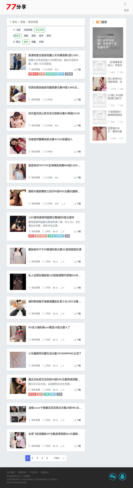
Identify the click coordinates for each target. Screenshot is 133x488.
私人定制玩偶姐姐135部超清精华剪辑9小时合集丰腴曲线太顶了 (64, 275)
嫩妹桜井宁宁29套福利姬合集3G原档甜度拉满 (54, 249)
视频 (26, 36)
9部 (67, 236)
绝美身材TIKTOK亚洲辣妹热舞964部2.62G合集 (55, 165)
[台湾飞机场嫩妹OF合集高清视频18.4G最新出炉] (18, 440)
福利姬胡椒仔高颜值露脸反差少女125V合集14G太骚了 (59, 301)
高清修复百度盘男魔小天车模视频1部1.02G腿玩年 (57, 55)
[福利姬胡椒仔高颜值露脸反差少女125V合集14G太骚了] (18, 308)
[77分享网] (20, 6)
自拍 (40, 394)
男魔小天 (33, 74)
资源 (22, 22)
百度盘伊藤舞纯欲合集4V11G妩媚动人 (50, 139)
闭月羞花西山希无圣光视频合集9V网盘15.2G (54, 113)
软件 (41, 36)
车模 (42, 74)
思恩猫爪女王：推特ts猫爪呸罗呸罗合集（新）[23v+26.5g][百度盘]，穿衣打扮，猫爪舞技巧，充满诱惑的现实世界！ (115, 130)
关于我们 (11, 472)
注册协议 (45, 472)
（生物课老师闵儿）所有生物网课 (115, 64)
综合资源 (33, 22)
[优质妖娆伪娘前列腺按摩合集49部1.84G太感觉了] (18, 94)
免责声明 (22, 472)
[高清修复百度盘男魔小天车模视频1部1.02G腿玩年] (18, 62)
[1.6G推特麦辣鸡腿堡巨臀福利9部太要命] (18, 224)
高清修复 (50, 74)
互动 (59, 394)
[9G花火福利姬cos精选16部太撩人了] (18, 334)
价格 (41, 42)
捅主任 (32, 394)
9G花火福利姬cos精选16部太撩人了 (49, 327)
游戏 (34, 36)
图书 (49, 36)
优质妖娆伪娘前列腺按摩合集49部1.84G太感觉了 (56, 87)
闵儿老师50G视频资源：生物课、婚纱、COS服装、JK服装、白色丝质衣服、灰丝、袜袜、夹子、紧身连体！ (115, 80)
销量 (34, 42)
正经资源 (28, 30)
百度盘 (69, 74)
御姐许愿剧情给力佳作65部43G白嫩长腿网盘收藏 (56, 191)
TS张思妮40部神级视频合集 (115, 113)
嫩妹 (53, 394)
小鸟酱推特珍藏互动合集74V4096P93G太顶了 (54, 353)
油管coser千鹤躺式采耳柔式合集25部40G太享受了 (57, 407)
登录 (126, 10)
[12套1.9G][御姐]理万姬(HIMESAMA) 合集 (115, 97)
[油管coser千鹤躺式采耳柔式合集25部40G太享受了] (18, 414)
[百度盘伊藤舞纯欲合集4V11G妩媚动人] (18, 146)
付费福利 (59, 236)
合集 (46, 394)
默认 (18, 42)
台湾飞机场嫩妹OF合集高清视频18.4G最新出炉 (55, 433)
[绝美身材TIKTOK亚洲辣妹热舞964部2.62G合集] (18, 172)
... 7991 (55, 458)
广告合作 (33, 472)
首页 (14, 22)
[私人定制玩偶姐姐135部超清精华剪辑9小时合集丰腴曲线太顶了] (18, 282)
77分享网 (25, 476)
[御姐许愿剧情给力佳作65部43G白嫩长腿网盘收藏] (18, 198)
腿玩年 (60, 74)
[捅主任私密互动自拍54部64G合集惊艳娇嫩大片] (18, 386)
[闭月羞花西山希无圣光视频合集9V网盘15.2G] (18, 120)
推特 (31, 236)
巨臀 (50, 236)
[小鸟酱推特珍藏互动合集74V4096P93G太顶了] (18, 360)
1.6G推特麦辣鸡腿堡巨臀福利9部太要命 (51, 217)
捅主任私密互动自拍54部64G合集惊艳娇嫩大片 (55, 379)
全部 (18, 30)
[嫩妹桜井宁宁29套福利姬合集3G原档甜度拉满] (18, 256)
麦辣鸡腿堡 (41, 236)
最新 (26, 42)
